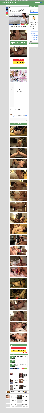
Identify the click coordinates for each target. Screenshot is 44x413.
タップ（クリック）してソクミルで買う (18, 350)
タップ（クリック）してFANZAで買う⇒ (18, 347)
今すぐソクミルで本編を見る (18, 62)
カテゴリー (31, 10)
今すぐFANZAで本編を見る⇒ (18, 59)
